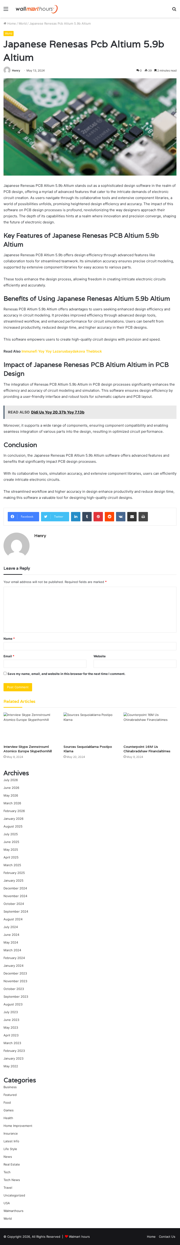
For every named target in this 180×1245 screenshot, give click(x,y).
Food (7, 1102)
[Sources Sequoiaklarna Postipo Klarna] (90, 727)
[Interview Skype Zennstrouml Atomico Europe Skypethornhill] (30, 727)
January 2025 (13, 880)
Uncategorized (14, 1195)
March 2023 (12, 1043)
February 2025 (14, 873)
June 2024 (11, 935)
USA (7, 1203)
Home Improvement (18, 1126)
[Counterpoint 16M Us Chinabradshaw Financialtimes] (150, 727)
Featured (10, 1095)
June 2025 (11, 842)
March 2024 (12, 950)
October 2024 (14, 904)
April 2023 (11, 1035)
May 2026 (11, 795)
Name (9, 638)
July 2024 (11, 927)
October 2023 (14, 989)
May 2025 (11, 849)
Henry (16, 70)
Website (100, 656)
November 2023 (15, 981)
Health (8, 1118)
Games (9, 1110)
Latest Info (11, 1141)
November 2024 (15, 896)
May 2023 (11, 1027)
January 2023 (13, 1058)
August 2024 (13, 919)
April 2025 (11, 857)
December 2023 (15, 973)
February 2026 (14, 811)
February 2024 (14, 958)
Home (11, 23)
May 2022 (11, 1066)
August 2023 (13, 1004)
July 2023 (11, 1012)
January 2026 (13, 818)
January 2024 (13, 965)
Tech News (12, 1180)
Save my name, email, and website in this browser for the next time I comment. (66, 674)
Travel (8, 1187)
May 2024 (11, 942)
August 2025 (13, 826)
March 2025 (12, 865)
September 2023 (16, 996)
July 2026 (11, 780)
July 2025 (11, 834)
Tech (7, 1172)
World (23, 23)
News (8, 1156)
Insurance (11, 1133)
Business (10, 1087)
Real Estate (12, 1164)
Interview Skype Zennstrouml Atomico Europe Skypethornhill (28, 749)
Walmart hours (79, 1236)
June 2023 (11, 1020)
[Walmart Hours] (36, 8)
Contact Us (167, 1236)
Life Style (10, 1149)
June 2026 (11, 788)
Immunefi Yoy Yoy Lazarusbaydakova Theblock (62, 351)
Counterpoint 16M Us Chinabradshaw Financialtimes (147, 749)
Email (9, 656)
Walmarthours (13, 1211)
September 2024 (16, 911)
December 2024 (15, 888)
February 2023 (14, 1051)
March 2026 (12, 803)
